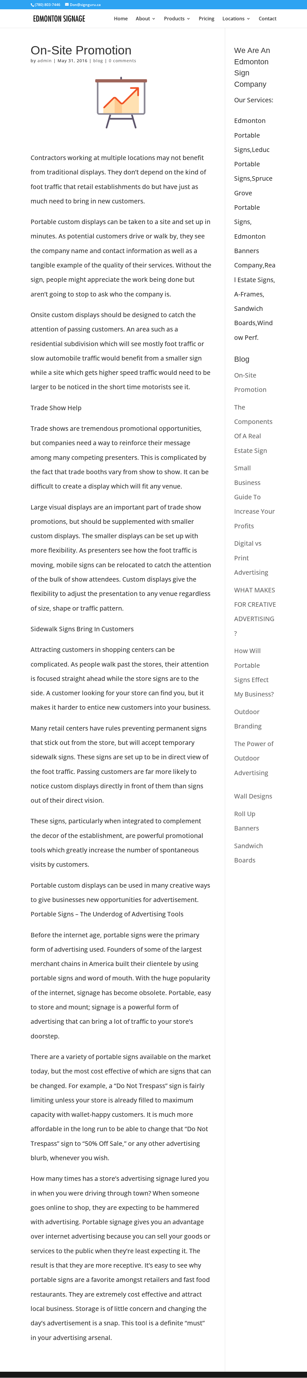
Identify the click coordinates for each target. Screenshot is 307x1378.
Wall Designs (253, 796)
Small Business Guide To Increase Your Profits (254, 497)
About (143, 19)
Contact (267, 19)
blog (98, 60)
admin (44, 60)
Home (121, 19)
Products (174, 19)
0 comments (122, 60)
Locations (233, 19)
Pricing (206, 19)
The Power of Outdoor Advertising (253, 758)
